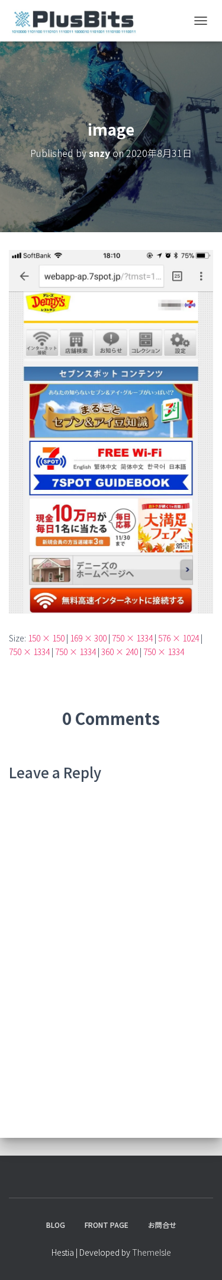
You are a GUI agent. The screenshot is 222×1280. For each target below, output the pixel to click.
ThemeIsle (151, 1252)
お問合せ (162, 1225)
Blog (55, 1225)
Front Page (106, 1225)
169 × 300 (88, 638)
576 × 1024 (178, 638)
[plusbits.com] (78, 21)
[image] (111, 431)
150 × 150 (46, 638)
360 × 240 (119, 651)
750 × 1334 (132, 638)
